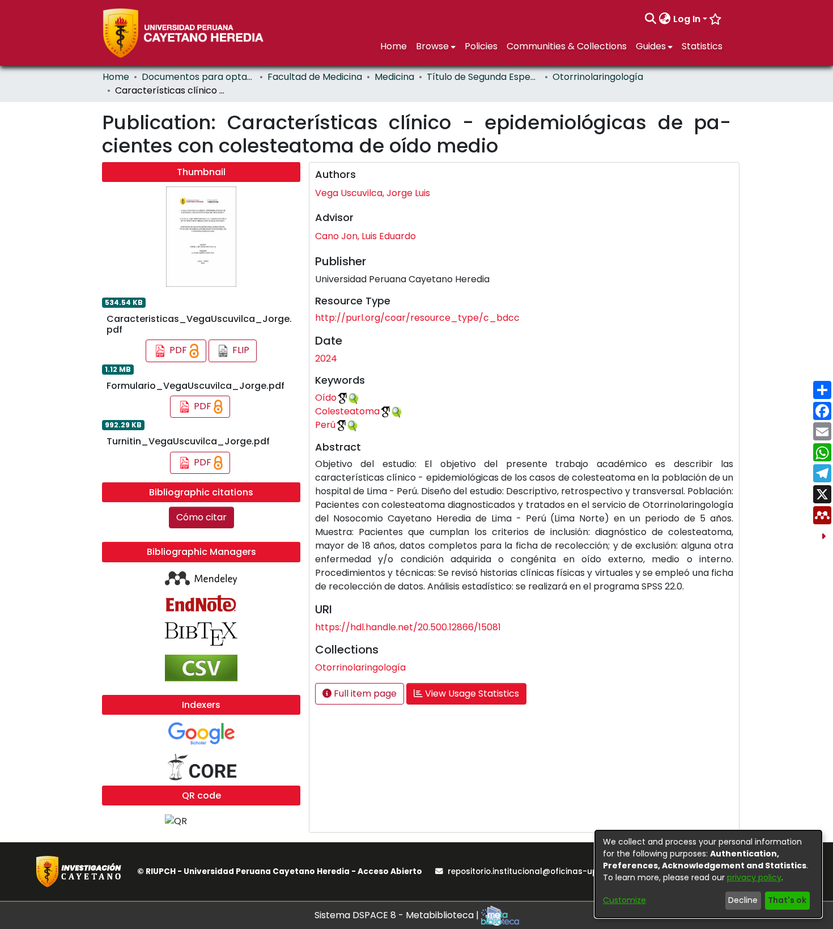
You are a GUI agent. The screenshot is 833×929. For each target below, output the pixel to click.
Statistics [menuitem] (702, 46)
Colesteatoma (347, 411)
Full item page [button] (364, 693)
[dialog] (708, 874)
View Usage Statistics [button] (471, 693)
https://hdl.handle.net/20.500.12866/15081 (408, 627)
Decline (743, 900)
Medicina (394, 76)
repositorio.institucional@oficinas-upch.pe (533, 871)
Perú (325, 424)
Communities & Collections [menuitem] (567, 46)
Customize (624, 900)
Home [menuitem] (393, 46)
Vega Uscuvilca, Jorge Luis (372, 193)
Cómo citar (201, 517)
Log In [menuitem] (686, 19)
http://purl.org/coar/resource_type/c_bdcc (417, 317)
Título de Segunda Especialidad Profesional (483, 76)
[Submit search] (651, 19)
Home (116, 76)
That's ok (787, 900)
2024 (326, 358)
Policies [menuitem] (481, 46)
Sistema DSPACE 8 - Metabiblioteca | (397, 915)
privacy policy (754, 877)
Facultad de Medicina (314, 76)
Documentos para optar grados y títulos (198, 76)
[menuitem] (665, 19)
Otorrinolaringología (597, 76)
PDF (178, 350)
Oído (326, 397)
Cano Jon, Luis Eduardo (365, 236)
